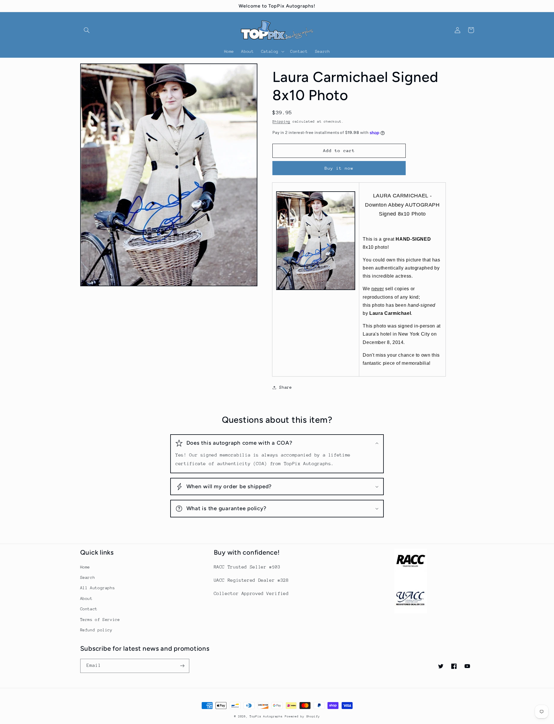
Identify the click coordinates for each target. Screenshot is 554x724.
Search (87, 577)
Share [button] (285, 387)
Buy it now (339, 168)
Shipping (281, 121)
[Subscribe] (182, 666)
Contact (89, 609)
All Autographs (97, 587)
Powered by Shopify (302, 716)
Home (85, 567)
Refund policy (96, 630)
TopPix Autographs (266, 716)
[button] (86, 30)
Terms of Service (100, 619)
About (86, 598)
